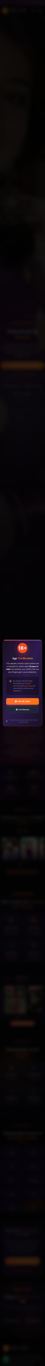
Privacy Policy (27, 686)
